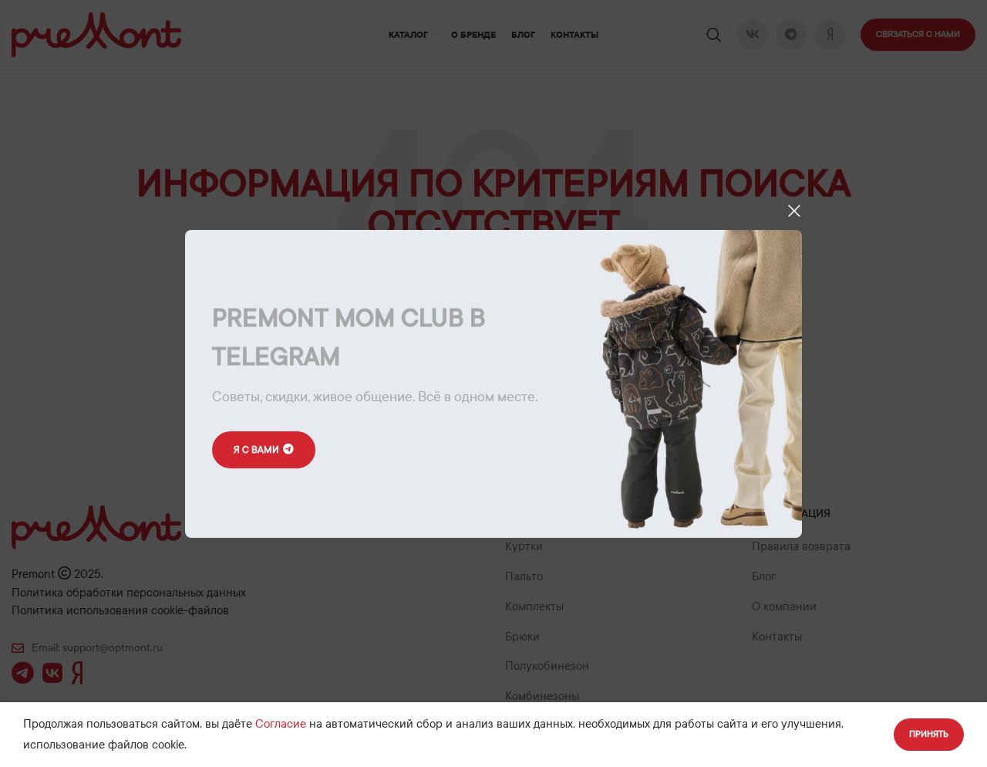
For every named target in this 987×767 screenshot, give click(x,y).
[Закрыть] (794, 210)
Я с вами (256, 449)
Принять (928, 734)
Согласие (280, 724)
